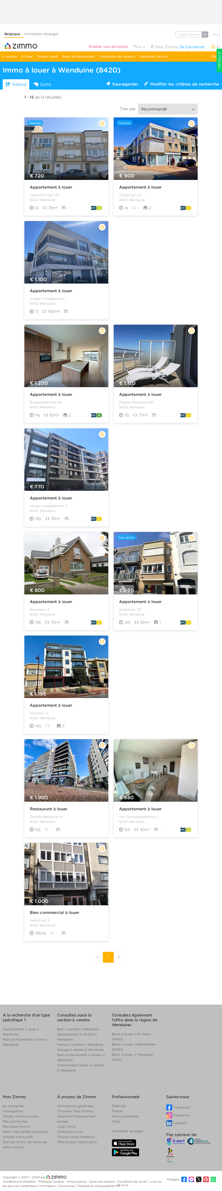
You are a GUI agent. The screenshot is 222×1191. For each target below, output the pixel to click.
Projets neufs (47, 56)
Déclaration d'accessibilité (96, 1186)
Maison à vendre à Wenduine (80, 1044)
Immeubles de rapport (117, 56)
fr (215, 34)
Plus (137, 46)
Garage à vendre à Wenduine (80, 1050)
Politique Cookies (52, 1181)
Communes (67, 1186)
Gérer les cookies (102, 1181)
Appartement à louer (51, 187)
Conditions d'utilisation (20, 1181)
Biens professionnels (78, 56)
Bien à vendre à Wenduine (78, 1029)
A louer (27, 56)
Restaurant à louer (48, 809)
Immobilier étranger (41, 34)
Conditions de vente (132, 1181)
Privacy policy (77, 1181)
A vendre (9, 56)
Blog (215, 56)
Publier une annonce (108, 46)
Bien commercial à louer (54, 912)
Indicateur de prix (153, 56)
